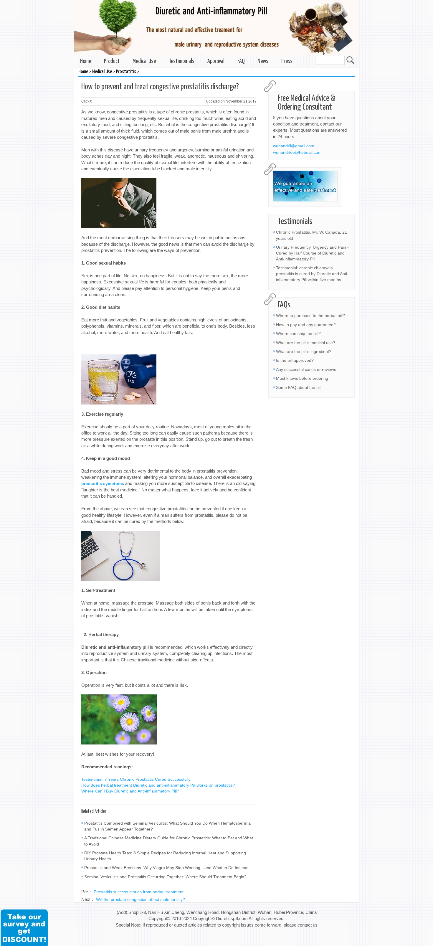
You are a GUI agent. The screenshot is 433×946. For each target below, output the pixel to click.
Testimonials (181, 61)
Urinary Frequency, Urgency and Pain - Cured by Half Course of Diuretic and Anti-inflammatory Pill (312, 253)
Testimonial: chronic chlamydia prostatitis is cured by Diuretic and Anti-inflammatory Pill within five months (312, 273)
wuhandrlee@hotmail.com (297, 152)
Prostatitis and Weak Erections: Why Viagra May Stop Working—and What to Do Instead (166, 867)
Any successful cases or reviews (306, 369)
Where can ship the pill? (298, 333)
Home (85, 61)
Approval (215, 61)
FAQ (240, 61)
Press (286, 61)
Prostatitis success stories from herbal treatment (139, 891)
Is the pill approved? (295, 360)
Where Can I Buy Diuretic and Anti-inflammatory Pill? (130, 791)
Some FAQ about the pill (298, 387)
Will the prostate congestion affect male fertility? (140, 899)
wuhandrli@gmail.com (293, 145)
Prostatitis (126, 71)
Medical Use (144, 61)
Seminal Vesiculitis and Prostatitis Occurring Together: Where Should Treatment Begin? (165, 876)
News (262, 61)
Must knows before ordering (302, 378)
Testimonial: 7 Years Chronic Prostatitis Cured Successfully (136, 779)
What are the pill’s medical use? (305, 342)
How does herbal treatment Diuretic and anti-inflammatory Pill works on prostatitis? (158, 785)
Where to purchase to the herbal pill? (310, 315)
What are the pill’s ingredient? (303, 351)
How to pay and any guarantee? (306, 324)
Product (112, 61)
